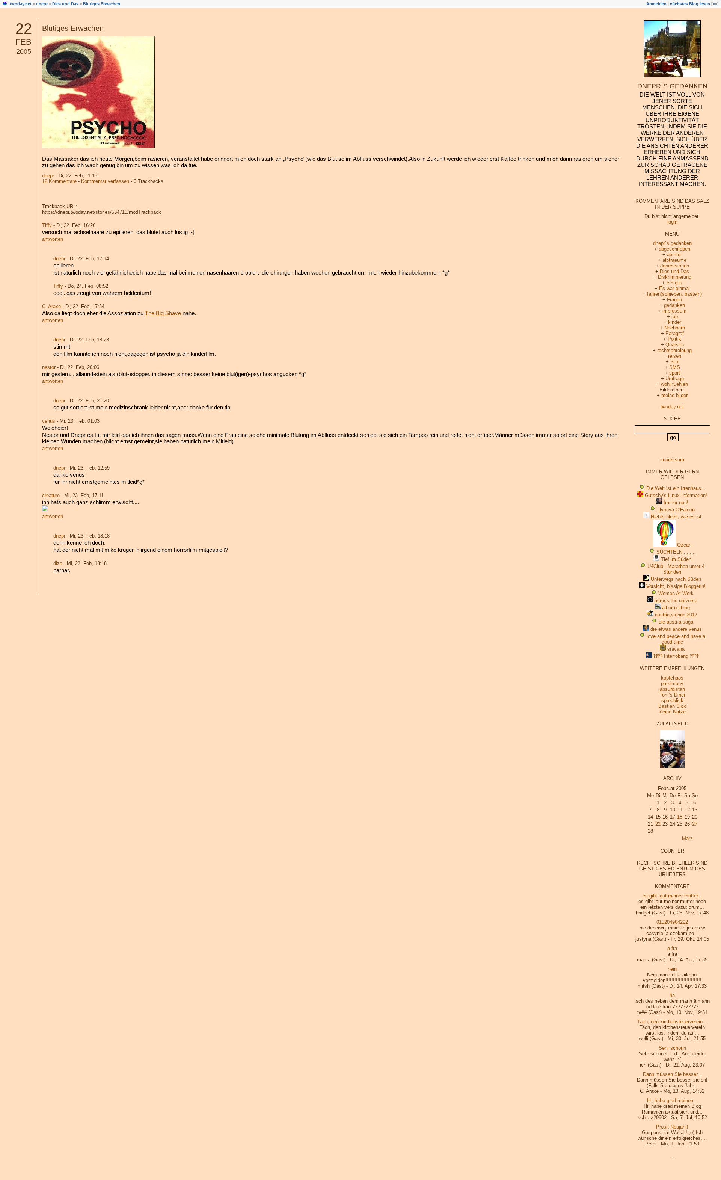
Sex (674, 361)
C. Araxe (51, 306)
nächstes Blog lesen (690, 4)
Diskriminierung (674, 277)
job (674, 316)
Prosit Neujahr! (672, 1127)
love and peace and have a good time (676, 639)
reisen (674, 356)
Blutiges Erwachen (101, 4)
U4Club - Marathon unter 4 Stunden (675, 569)
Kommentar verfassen (105, 181)
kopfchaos (672, 678)
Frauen (674, 299)
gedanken (674, 305)
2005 (23, 51)
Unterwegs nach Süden (676, 579)
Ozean (684, 545)
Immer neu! (676, 502)
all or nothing (676, 607)
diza (57, 563)
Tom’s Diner (672, 695)
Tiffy (47, 225)
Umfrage (674, 378)
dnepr (42, 4)
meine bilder (674, 395)
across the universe (676, 600)
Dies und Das (65, 4)
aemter (674, 254)
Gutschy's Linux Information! (676, 495)
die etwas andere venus (676, 629)
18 (679, 817)
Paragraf (674, 333)
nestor (49, 367)
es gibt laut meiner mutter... (672, 896)
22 (23, 28)
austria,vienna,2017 (676, 615)
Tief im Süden (676, 559)
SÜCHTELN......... (676, 552)
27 (694, 824)
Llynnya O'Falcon (676, 509)
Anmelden (656, 4)
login (672, 222)
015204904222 (672, 922)
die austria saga (676, 622)
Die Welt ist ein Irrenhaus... (676, 488)
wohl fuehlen (674, 384)
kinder (674, 322)
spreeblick (672, 700)
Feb (23, 42)
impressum (674, 311)
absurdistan (672, 689)
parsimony (672, 683)
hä (672, 995)
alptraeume (674, 260)
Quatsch (674, 345)
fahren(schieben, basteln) (674, 294)
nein (672, 969)
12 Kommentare (59, 181)
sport (674, 373)
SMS (674, 367)
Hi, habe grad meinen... (672, 1100)
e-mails (674, 283)
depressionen (674, 266)
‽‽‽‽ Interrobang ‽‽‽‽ (676, 656)
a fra (672, 948)
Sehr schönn (672, 1048)
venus (48, 421)
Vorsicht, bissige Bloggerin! (676, 586)
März (687, 838)
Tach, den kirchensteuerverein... (672, 1021)
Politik (674, 339)
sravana (676, 649)
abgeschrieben (674, 249)
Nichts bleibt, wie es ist (676, 517)
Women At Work (676, 593)
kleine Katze (672, 712)
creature (51, 495)
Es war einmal (674, 288)
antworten (52, 239)
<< (715, 4)
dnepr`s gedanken (672, 86)
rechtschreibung (674, 350)
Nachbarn (674, 328)
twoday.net (21, 4)
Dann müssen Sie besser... (672, 1074)
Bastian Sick (672, 706)
